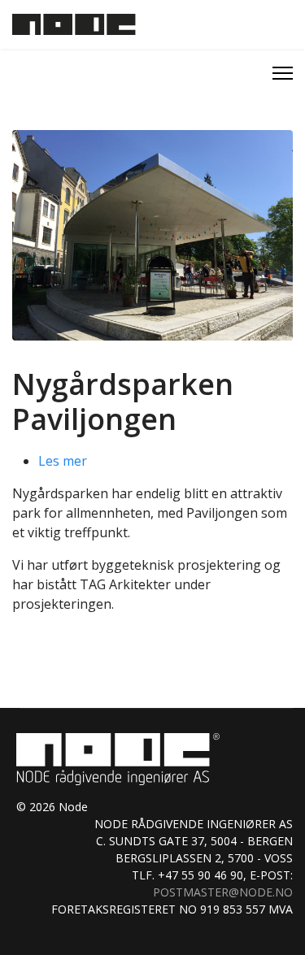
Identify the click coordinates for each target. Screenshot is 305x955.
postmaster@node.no (223, 892)
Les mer (62, 461)
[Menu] (282, 73)
